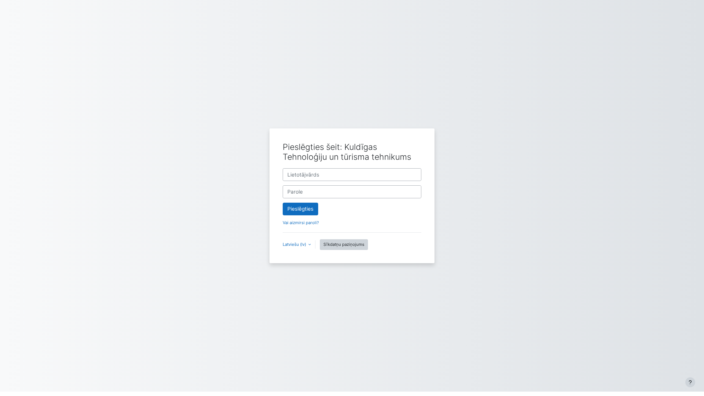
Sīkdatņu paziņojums (343, 244)
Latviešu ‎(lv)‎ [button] (295, 244)
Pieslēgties (300, 209)
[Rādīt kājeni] (690, 382)
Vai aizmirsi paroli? (301, 222)
